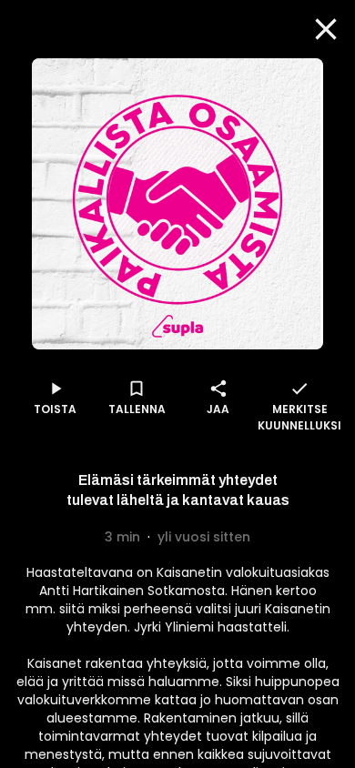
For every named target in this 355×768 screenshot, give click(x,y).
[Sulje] (326, 29)
